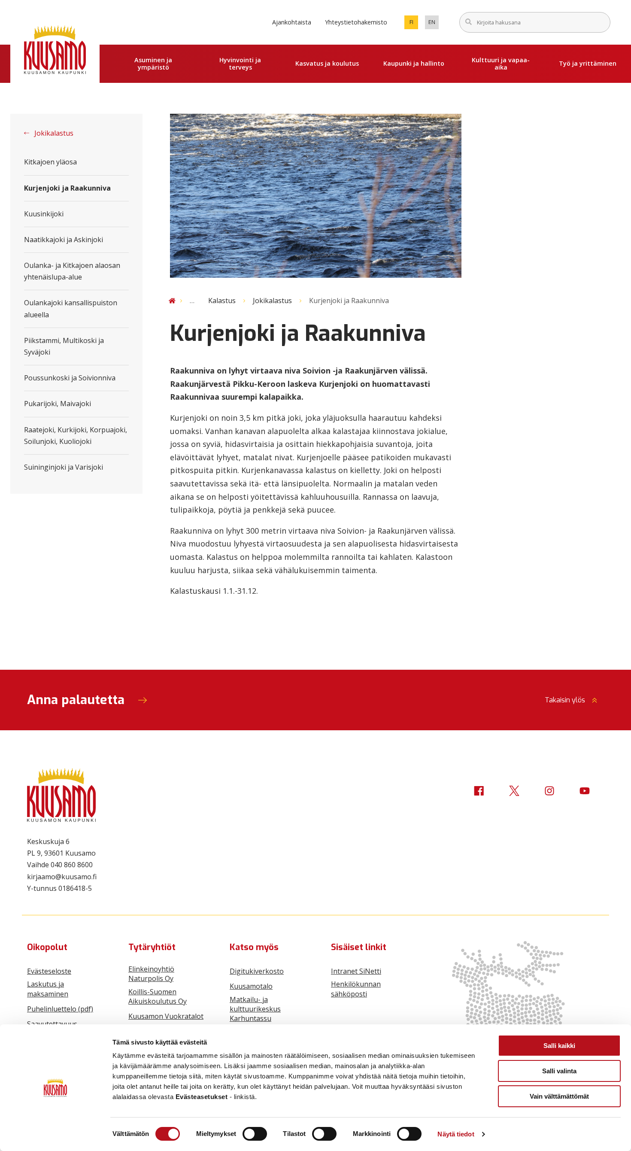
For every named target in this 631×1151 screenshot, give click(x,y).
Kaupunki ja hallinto (413, 63)
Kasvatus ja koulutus (327, 63)
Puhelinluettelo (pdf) (60, 1009)
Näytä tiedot (455, 1134)
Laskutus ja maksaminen (47, 988)
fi (414, 23)
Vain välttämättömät (559, 1096)
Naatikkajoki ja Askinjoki (63, 239)
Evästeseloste (49, 971)
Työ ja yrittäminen (587, 63)
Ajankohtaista (291, 22)
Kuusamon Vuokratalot (165, 1016)
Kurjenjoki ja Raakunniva (67, 188)
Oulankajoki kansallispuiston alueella (70, 308)
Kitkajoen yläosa (50, 162)
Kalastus (222, 300)
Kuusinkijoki (44, 214)
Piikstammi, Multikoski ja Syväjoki (64, 346)
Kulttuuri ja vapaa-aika (501, 63)
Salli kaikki (559, 1045)
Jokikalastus (53, 133)
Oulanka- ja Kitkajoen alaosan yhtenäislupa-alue (72, 271)
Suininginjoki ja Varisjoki (63, 467)
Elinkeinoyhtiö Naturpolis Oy (151, 973)
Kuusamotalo (251, 986)
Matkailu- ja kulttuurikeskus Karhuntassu (255, 1009)
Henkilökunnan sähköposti (356, 988)
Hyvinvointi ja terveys (240, 63)
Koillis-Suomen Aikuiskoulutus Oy (157, 996)
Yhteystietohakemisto (356, 22)
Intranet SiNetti (356, 971)
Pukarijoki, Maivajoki (57, 403)
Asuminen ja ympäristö (153, 63)
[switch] (255, 1134)
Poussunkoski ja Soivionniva (69, 378)
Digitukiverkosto (257, 971)
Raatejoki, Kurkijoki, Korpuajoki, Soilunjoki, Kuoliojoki (75, 435)
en (433, 23)
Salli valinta (559, 1071)
